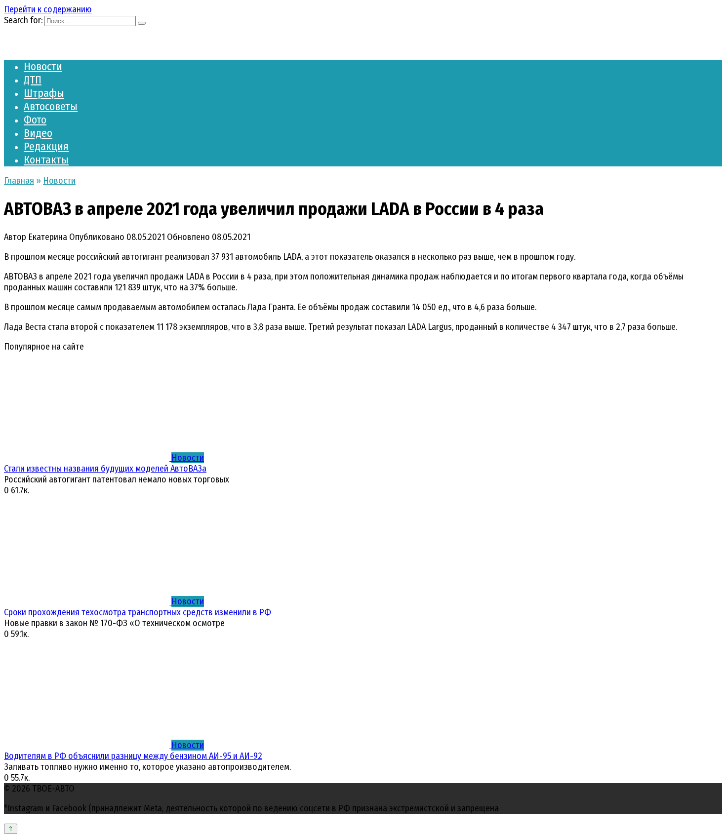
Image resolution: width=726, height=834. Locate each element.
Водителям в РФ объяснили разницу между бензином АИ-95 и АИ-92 (133, 756)
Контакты (46, 159)
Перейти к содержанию (48, 9)
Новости (43, 66)
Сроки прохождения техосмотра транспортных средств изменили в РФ (137, 612)
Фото (35, 119)
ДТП (32, 79)
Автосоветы (51, 106)
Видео (38, 133)
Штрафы (44, 93)
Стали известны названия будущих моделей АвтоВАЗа (105, 468)
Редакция (46, 146)
